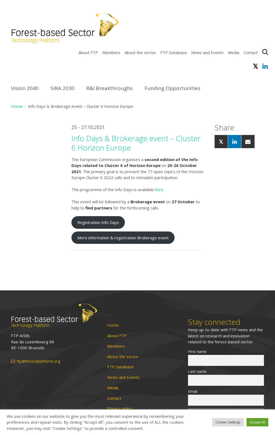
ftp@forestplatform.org (38, 361)
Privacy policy (119, 408)
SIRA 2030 (62, 88)
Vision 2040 (25, 88)
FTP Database (173, 52)
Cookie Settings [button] (228, 422)
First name (197, 351)
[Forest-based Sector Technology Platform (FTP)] (54, 316)
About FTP (88, 52)
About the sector (140, 52)
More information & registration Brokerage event (123, 237)
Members (111, 52)
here (159, 189)
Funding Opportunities (172, 88)
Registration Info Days (98, 222)
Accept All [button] (257, 422)
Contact (251, 52)
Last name (197, 371)
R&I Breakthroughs (109, 88)
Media (233, 52)
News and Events (207, 52)
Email (192, 391)
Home (17, 106)
